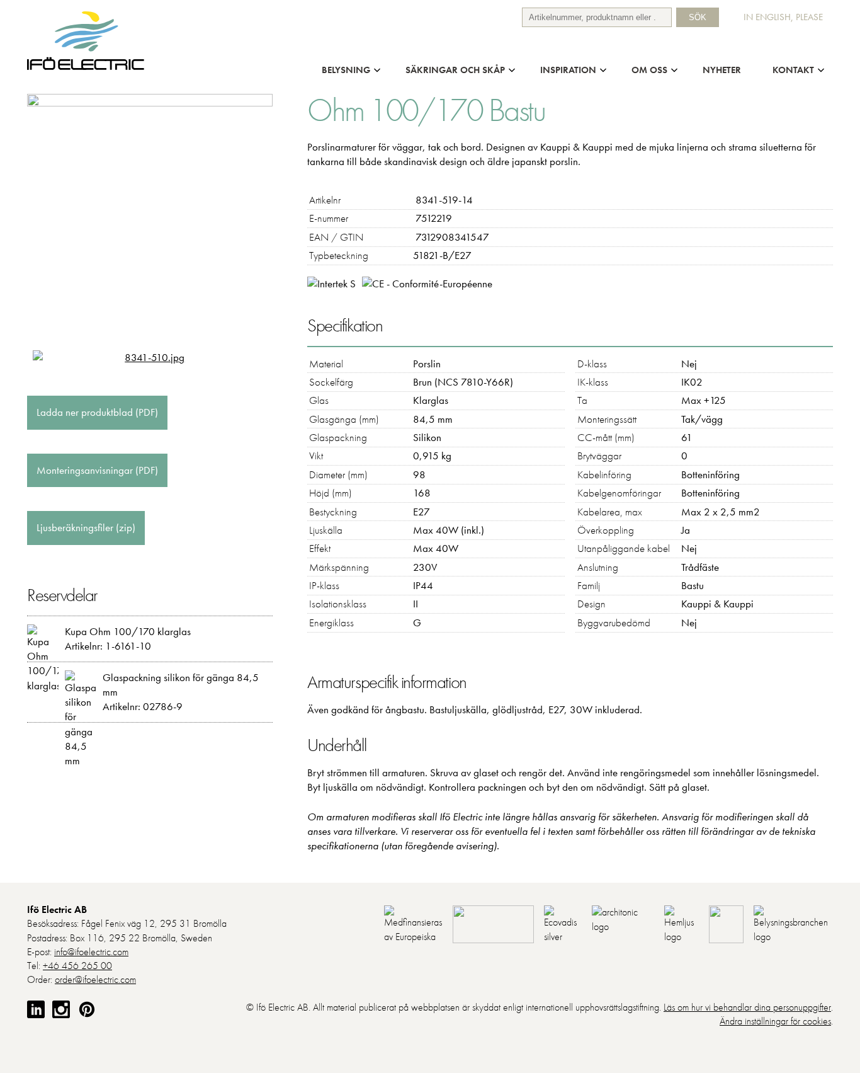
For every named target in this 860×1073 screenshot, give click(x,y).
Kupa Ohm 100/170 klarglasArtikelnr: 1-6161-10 (128, 638)
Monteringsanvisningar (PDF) (97, 470)
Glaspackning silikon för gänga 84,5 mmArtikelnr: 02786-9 (181, 692)
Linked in (36, 1009)
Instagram (61, 1009)
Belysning (346, 70)
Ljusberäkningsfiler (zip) (86, 527)
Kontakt (793, 70)
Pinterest (87, 1009)
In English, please (783, 17)
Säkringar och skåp (455, 70)
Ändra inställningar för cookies (775, 1021)
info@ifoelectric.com (91, 951)
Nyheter (722, 70)
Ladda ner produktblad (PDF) (97, 412)
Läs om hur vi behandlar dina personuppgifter (747, 1007)
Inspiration (568, 70)
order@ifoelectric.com (95, 979)
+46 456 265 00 (77, 965)
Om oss (649, 70)
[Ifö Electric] (86, 67)
